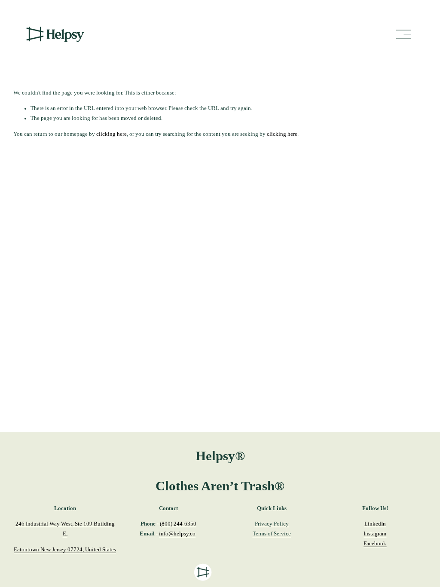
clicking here (111, 134)
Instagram (375, 534)
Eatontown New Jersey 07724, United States (65, 550)
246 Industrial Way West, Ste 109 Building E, (65, 529)
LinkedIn (375, 524)
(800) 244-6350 (178, 524)
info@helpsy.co (177, 534)
